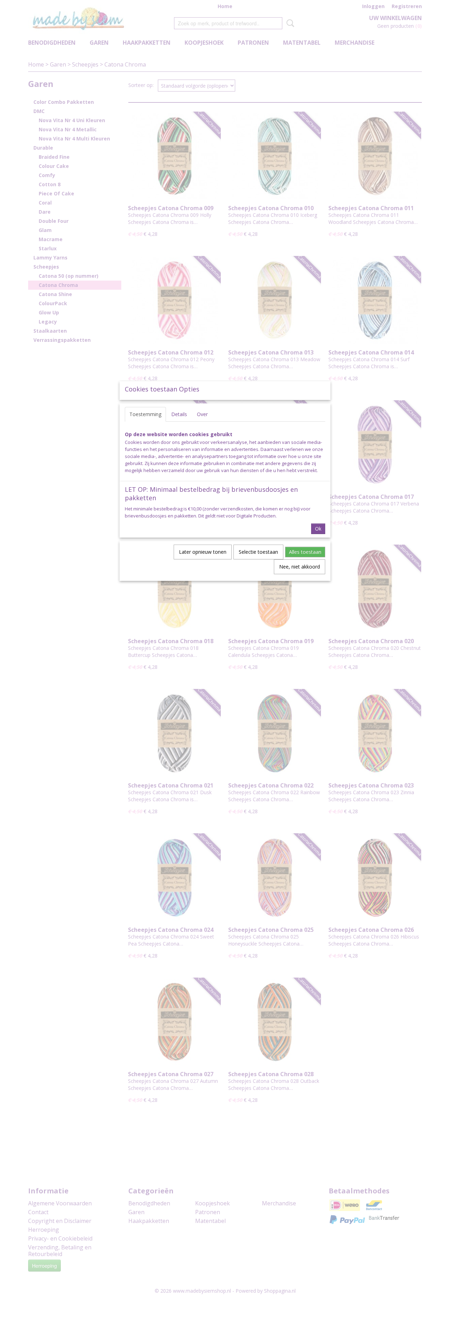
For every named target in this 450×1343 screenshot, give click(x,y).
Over (202, 414)
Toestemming (145, 414)
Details (179, 414)
